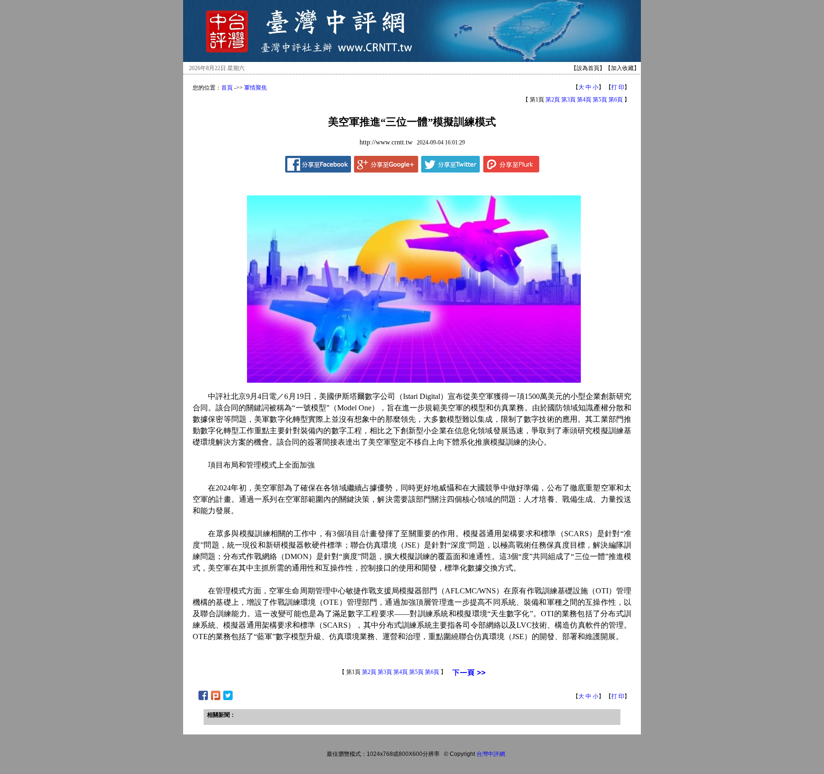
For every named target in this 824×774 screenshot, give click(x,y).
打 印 (617, 87)
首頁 (227, 87)
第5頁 (600, 99)
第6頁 (615, 99)
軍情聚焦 (255, 87)
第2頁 (553, 99)
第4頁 (584, 99)
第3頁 (568, 99)
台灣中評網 (490, 754)
